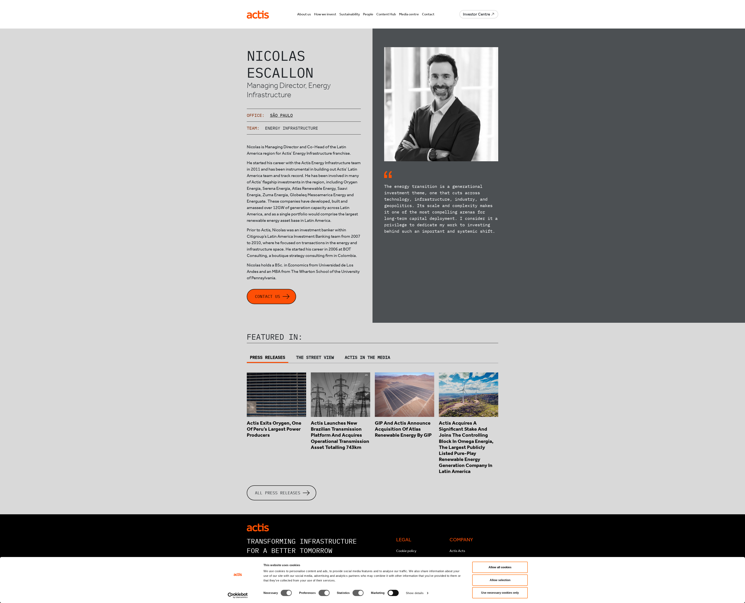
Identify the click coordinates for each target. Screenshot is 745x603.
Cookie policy (406, 551)
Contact (428, 14)
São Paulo (281, 115)
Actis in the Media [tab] (367, 357)
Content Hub (386, 14)
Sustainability (349, 14)
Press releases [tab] (267, 357)
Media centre (409, 14)
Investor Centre (476, 14)
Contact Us (267, 296)
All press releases (277, 492)
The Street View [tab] (315, 357)
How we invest (325, 14)
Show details (415, 593)
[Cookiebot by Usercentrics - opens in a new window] (238, 595)
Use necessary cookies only (500, 592)
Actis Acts (457, 551)
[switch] (324, 593)
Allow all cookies (500, 567)
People (368, 14)
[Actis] (258, 527)
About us (304, 14)
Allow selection (500, 580)
